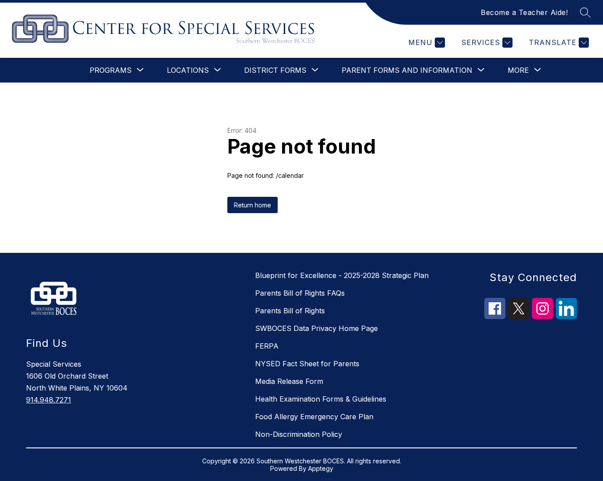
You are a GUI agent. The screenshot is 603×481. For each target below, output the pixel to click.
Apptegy (320, 468)
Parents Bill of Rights (290, 310)
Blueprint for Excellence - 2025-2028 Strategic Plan (342, 275)
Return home (252, 205)
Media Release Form (289, 381)
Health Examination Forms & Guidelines (320, 399)
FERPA (267, 346)
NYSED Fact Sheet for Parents (307, 363)
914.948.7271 (48, 399)
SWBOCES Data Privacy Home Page (316, 328)
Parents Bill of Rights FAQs (300, 293)
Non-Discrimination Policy (298, 434)
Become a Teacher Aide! (524, 12)
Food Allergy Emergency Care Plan (314, 416)
